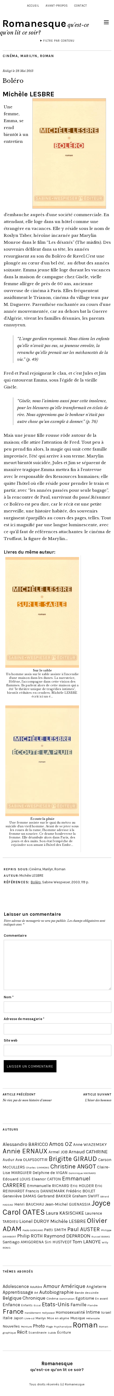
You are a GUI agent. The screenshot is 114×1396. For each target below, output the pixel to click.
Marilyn (28, 56)
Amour (51, 1286)
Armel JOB (58, 1152)
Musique (77, 1318)
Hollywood (48, 1312)
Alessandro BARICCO (25, 1144)
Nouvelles (11, 1326)
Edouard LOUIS (16, 1179)
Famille (78, 1304)
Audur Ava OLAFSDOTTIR (25, 1159)
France (13, 1311)
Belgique (12, 1298)
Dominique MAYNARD (82, 1173)
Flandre (92, 1305)
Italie (7, 1318)
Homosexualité (70, 1312)
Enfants (27, 1305)
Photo (39, 1326)
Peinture (26, 1326)
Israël (106, 1312)
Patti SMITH (55, 1229)
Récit (22, 1332)
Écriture (64, 1332)
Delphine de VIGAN (50, 1172)
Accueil (33, 5)
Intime (93, 1312)
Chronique (34, 1298)
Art (36, 1293)
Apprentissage (18, 1292)
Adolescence (16, 1286)
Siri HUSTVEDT (58, 1242)
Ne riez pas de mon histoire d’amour (27, 1097)
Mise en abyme (58, 1318)
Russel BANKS (100, 1236)
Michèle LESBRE (28, 94)
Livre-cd (29, 1318)
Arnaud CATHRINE (88, 1152)
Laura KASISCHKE (65, 1213)
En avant (101, 1298)
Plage (49, 1326)
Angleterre (96, 1286)
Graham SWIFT (85, 1196)
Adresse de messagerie (24, 1019)
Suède (52, 1332)
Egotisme (85, 1298)
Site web (10, 1040)
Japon (18, 1318)
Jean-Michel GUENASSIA (67, 1204)
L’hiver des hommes (97, 1097)
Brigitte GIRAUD (73, 1159)
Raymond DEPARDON (67, 1236)
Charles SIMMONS (37, 1167)
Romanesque (34, 23)
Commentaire (15, 935)
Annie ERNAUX (25, 1151)
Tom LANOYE (87, 1242)
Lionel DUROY (34, 1221)
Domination (66, 1298)
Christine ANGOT (73, 1166)
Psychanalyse (63, 1326)
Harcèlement (33, 1312)
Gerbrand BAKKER (54, 1196)
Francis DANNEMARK (45, 1191)
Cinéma (10, 56)
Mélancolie (93, 1318)
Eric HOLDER (82, 1185)
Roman (47, 56)
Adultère (36, 1287)
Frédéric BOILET (80, 1191)
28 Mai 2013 (24, 71)
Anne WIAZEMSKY (90, 1144)
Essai (37, 1305)
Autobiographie (56, 1292)
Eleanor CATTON (46, 1179)
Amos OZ (60, 1144)
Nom (9, 997)
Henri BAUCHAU (29, 1204)
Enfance (11, 1304)
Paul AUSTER (83, 1229)
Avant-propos (57, 5)
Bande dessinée (87, 1293)
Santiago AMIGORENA (23, 1242)
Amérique (73, 1286)
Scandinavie (37, 1332)
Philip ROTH (30, 1236)
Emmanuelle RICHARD (48, 1185)
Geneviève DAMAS (19, 1196)
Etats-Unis (55, 1304)
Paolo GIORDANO (33, 1230)
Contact (80, 5)
